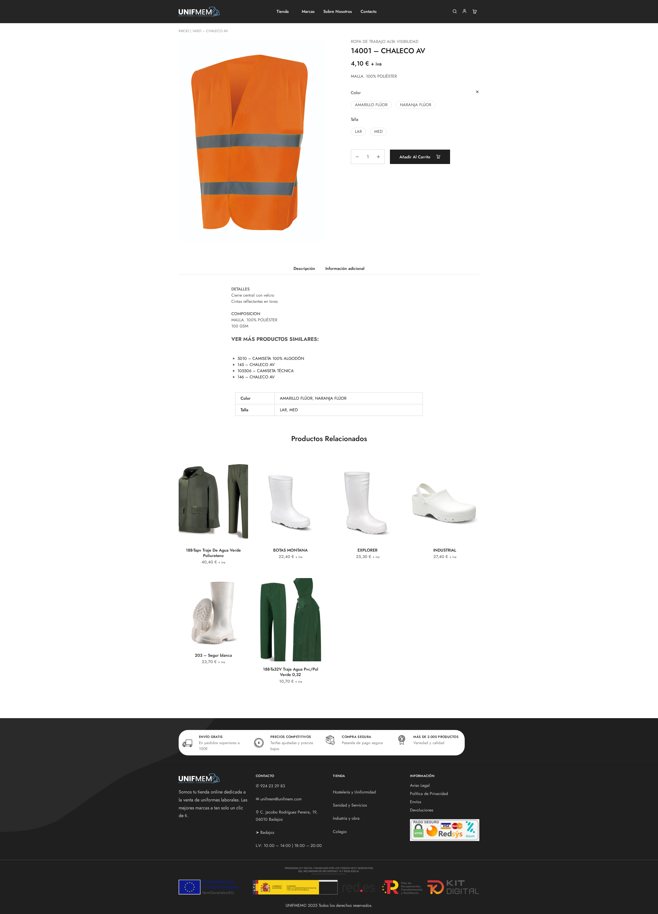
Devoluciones (421, 810)
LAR (283, 410)
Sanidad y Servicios (350, 805)
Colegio (340, 832)
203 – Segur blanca (213, 655)
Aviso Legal (420, 785)
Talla (354, 119)
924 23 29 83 (272, 786)
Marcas (308, 11)
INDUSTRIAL (444, 550)
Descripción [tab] (304, 268)
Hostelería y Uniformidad (354, 792)
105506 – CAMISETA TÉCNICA (265, 371)
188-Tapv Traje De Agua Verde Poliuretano (213, 553)
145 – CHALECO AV (256, 365)
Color (356, 93)
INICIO (184, 30)
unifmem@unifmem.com (280, 799)
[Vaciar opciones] (477, 92)
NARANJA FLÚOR (330, 398)
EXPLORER (368, 550)
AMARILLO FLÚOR (296, 398)
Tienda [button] (283, 11)
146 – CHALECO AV (256, 377)
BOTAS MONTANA (290, 550)
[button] (371, 105)
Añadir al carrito (415, 157)
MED (293, 410)
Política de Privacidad (429, 794)
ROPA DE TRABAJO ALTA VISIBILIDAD (384, 41)
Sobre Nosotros (337, 11)
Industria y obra (346, 818)
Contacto (369, 11)
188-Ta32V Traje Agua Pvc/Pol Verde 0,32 (290, 672)
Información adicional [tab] (344, 268)
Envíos (415, 802)
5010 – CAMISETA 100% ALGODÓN (270, 358)
